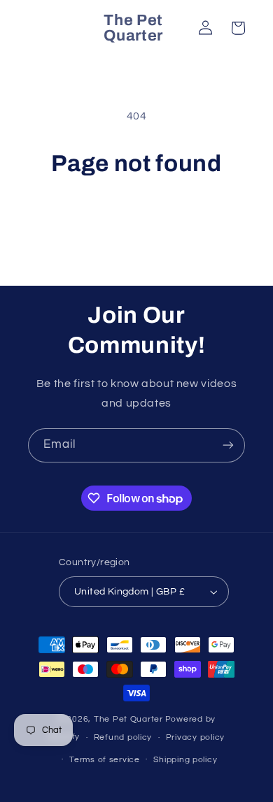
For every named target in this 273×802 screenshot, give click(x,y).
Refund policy (123, 737)
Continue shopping (136, 217)
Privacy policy (195, 737)
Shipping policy (185, 760)
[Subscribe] (228, 445)
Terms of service (104, 760)
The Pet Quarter (128, 719)
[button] (238, 28)
